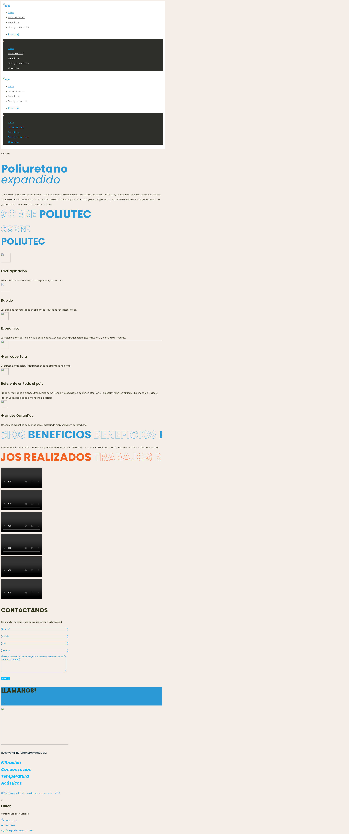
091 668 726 (18, 702)
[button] (174, 823)
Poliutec (13, 793)
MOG (57, 793)
